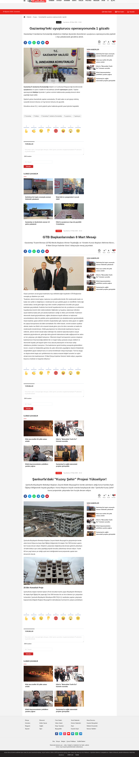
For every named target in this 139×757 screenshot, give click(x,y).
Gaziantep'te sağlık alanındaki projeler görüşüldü (66, 465)
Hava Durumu (91, 720)
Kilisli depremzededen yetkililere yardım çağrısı (36, 465)
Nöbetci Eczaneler (92, 726)
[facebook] (25, 42)
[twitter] (29, 42)
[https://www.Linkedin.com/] (72, 733)
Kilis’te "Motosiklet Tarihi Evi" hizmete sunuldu (66, 440)
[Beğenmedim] (48, 127)
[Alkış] (33, 127)
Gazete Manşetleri (92, 723)
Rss (54, 741)
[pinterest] (47, 42)
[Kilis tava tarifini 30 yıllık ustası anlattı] (38, 428)
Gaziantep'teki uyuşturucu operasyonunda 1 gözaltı (53, 17)
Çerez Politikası (71, 741)
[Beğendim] (26, 127)
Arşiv (72, 726)
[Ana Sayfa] (24, 17)
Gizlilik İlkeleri (81, 741)
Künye (58, 741)
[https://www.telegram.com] (80, 733)
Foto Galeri (120, 12)
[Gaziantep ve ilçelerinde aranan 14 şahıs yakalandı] (38, 211)
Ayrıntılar (70, 755)
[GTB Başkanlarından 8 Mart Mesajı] (54, 273)
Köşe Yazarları (59, 726)
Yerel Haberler (75, 720)
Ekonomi (42, 720)
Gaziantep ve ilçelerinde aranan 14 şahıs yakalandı (37, 223)
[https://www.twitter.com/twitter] (60, 733)
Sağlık (41, 726)
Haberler (29, 17)
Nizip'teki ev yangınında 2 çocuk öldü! (67, 198)
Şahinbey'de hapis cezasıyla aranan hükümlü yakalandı (38, 198)
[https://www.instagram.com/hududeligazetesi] (64, 733)
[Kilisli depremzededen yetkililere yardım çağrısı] (38, 453)
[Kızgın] (56, 127)
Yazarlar (132, 12)
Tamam (77, 755)
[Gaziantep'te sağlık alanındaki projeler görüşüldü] (69, 453)
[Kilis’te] (69, 428)
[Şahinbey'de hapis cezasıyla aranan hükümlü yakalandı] (38, 186)
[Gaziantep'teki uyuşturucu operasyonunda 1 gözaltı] (54, 65)
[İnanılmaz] (70, 127)
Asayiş (35, 17)
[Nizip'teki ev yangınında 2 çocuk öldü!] (69, 186)
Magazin (27, 726)
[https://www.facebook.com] (68, 733)
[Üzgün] (78, 127)
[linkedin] (42, 42)
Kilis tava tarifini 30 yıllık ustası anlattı (36, 440)
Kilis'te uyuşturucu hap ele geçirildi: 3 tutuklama (69, 223)
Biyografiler (58, 728)
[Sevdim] (41, 127)
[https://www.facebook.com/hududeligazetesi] (56, 733)
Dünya (27, 720)
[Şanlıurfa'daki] (54, 519)
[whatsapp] (34, 42)
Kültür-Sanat (43, 723)
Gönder (28, 166)
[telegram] (38, 42)
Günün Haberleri (76, 723)
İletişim (63, 741)
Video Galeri (108, 12)
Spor (40, 728)
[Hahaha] (63, 127)
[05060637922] (76, 733)
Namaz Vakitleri (91, 728)
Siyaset (27, 728)
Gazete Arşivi (75, 728)
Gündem (27, 723)
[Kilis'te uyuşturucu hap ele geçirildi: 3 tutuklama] (69, 211)
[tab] (29, 144)
